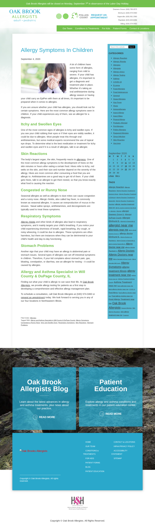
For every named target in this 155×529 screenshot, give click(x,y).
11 (126, 163)
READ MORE (47, 417)
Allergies (33, 318)
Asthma (116, 79)
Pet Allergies (118, 126)
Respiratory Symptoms (66, 323)
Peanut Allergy (119, 119)
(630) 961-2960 (127, 16)
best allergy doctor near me (118, 289)
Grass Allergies (119, 99)
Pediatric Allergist (120, 123)
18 (126, 166)
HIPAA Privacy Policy (124, 446)
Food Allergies (119, 89)
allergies (113, 211)
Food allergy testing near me (122, 296)
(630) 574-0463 (129, 24)
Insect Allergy (118, 113)
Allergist (118, 211)
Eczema (116, 85)
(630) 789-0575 (125, 9)
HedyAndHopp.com (81, 509)
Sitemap (118, 458)
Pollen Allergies (119, 130)
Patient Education (94, 471)
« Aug (111, 176)
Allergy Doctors (126, 250)
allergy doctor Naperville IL (117, 244)
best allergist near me (125, 286)
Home (88, 442)
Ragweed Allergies (121, 133)
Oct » (117, 176)
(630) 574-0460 (127, 13)
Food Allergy (113, 293)
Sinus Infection (119, 137)
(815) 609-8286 (127, 20)
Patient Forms (120, 28)
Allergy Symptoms (82, 320)
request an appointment (33, 297)
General (116, 96)
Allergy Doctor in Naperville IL (126, 240)
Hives (115, 106)
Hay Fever (117, 102)
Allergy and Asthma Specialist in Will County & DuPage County (53, 320)
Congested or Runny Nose (30, 323)
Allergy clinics (118, 72)
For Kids (106, 28)
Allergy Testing (119, 75)
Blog (87, 467)
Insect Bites (118, 116)
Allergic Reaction (120, 58)
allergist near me (121, 225)
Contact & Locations (139, 28)
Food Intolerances (120, 92)
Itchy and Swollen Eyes (49, 323)
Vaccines (117, 143)
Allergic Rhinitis (119, 62)
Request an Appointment (98, 16)
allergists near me (118, 229)
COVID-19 (117, 82)
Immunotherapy (119, 109)
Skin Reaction (119, 140)
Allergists (117, 68)
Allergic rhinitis (28, 222)
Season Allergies (126, 308)
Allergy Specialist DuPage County (122, 259)
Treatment (126, 315)
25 (126, 169)
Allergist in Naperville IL (127, 221)
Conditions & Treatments (87, 28)
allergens (81, 159)
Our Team (67, 28)
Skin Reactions (81, 323)
